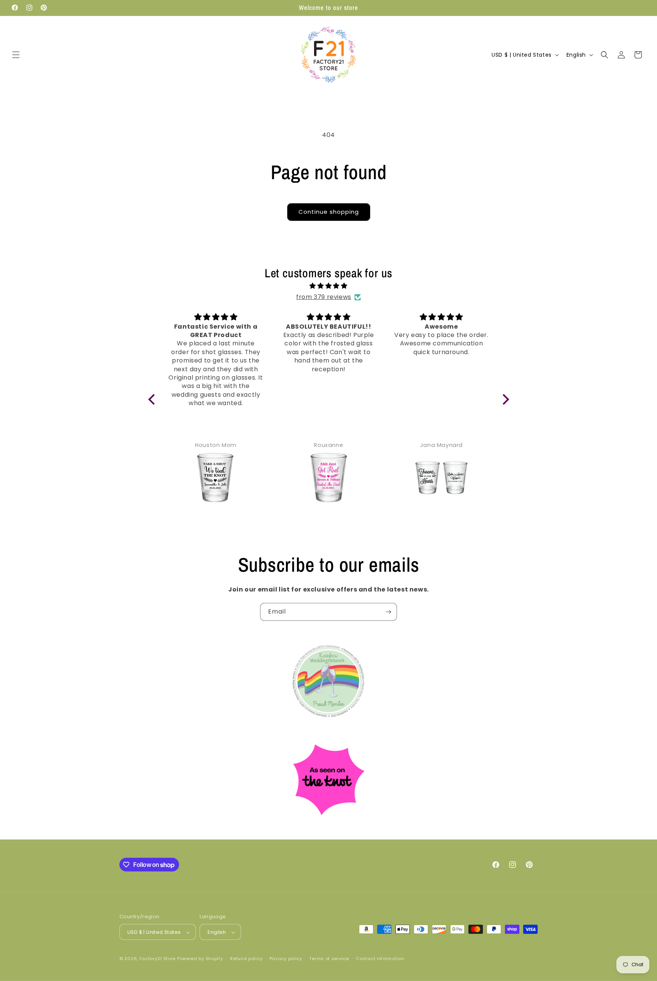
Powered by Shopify (200, 959)
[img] (328, 286)
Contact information (380, 959)
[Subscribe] (388, 612)
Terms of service (329, 959)
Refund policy (246, 959)
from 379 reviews (323, 297)
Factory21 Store (158, 959)
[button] (16, 54)
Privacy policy (286, 959)
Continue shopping (328, 212)
